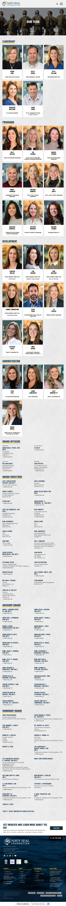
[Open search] (57, 3)
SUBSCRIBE (56, 828)
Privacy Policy (32, 892)
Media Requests (9, 873)
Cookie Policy (41, 892)
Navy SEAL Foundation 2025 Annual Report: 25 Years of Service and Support (56, 873)
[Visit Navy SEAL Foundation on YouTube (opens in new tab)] (15, 855)
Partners (23, 882)
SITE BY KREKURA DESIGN (8, 898)
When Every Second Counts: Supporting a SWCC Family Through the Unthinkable (56, 879)
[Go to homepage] (11, 3)
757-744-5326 (56, 838)
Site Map (60, 895)
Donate (37, 871)
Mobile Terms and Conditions (48, 895)
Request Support (40, 873)
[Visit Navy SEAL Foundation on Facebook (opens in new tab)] (4, 856)
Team (22, 873)
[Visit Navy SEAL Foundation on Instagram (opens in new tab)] (7, 856)
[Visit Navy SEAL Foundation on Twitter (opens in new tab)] (12, 856)
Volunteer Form (40, 880)
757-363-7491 (8, 883)
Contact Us (8, 871)
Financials (23, 878)
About (22, 871)
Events (37, 875)
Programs (23, 875)
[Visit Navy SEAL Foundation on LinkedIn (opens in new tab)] (10, 856)
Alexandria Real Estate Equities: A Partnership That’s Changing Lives (56, 885)
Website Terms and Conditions (53, 892)
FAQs (22, 880)
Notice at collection (23, 904)
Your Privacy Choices (38, 904)
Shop (37, 878)
